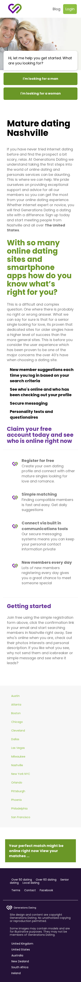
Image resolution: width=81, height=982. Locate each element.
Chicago (17, 722)
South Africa (19, 967)
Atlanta (16, 705)
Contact (30, 890)
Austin (15, 696)
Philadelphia (19, 808)
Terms (15, 890)
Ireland (16, 973)
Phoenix (16, 800)
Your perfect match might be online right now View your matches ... (36, 850)
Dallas (15, 739)
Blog (56, 8)
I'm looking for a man (40, 78)
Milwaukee (18, 757)
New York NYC (20, 774)
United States (20, 949)
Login (70, 8)
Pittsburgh (18, 791)
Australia (17, 955)
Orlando (16, 782)
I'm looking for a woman (40, 93)
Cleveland (18, 731)
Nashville (17, 765)
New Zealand (20, 961)
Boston (16, 713)
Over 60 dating (46, 880)
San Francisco (20, 817)
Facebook (46, 890)
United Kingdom (22, 944)
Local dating (31, 883)
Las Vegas (18, 748)
